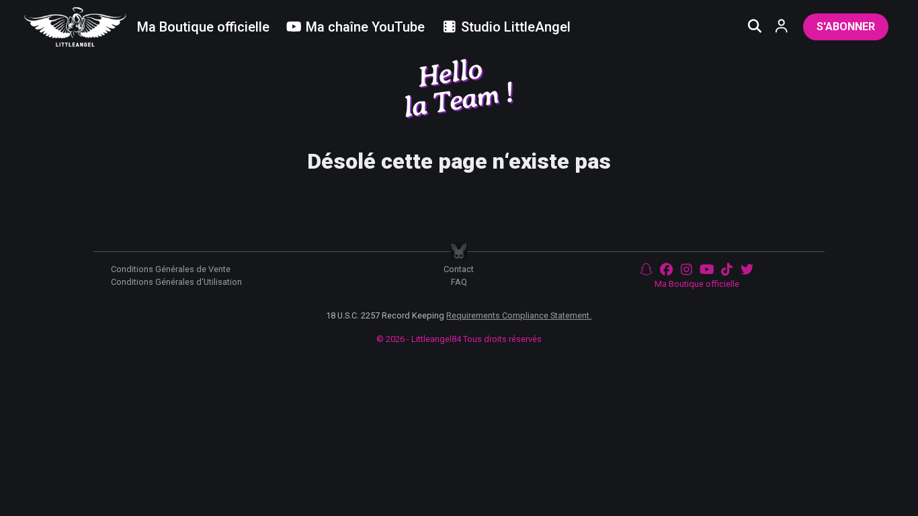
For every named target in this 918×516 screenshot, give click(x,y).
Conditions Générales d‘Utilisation (176, 282)
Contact (459, 269)
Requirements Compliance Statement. (518, 315)
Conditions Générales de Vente (171, 269)
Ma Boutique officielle (697, 284)
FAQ (459, 282)
